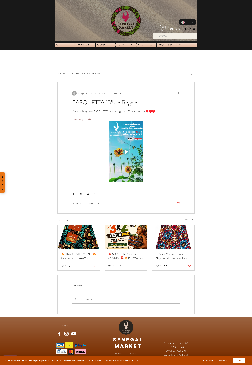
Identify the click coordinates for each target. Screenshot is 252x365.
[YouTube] (194, 29)
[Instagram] (189, 29)
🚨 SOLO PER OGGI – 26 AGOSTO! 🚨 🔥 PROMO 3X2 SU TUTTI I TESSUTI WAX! (125, 256)
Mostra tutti (190, 219)
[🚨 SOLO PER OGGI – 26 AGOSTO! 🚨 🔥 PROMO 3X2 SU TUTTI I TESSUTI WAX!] (126, 237)
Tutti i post (61, 73)
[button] (163, 28)
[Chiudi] (248, 360)
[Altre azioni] (178, 93)
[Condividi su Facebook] (73, 194)
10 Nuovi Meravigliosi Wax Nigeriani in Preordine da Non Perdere (171, 256)
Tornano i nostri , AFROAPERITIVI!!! (87, 73)
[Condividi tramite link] (94, 194)
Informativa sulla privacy (126, 360)
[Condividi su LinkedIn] (87, 194)
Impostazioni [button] (208, 360)
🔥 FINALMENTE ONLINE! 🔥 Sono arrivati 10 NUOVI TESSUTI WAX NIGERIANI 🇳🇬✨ (78, 256)
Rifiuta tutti (224, 360)
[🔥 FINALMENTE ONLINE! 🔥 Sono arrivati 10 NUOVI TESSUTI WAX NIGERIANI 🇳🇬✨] (79, 237)
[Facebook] (185, 29)
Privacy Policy (136, 353)
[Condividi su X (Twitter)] (80, 194)
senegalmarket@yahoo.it (176, 355)
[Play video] (126, 151)
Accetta (239, 360)
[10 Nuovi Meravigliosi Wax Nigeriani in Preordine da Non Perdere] (173, 237)
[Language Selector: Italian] (187, 22)
